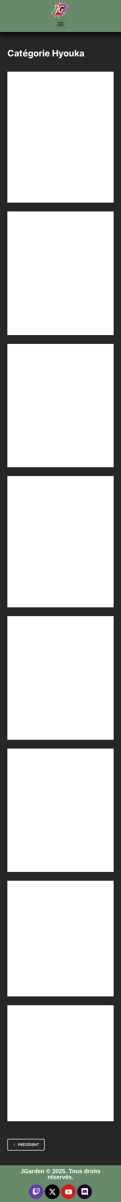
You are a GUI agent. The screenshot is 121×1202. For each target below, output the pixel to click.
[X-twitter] (52, 1191)
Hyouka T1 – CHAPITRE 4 (48, 500)
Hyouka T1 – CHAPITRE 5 (48, 368)
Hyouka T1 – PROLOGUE (46, 1029)
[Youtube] (68, 1191)
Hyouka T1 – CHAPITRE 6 (48, 235)
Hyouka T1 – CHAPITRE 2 (47, 772)
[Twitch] (36, 1191)
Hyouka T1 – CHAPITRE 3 (48, 640)
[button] (60, 24)
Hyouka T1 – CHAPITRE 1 (47, 905)
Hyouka (23, 83)
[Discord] (84, 1191)
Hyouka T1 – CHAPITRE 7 (47, 95)
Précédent (28, 1144)
